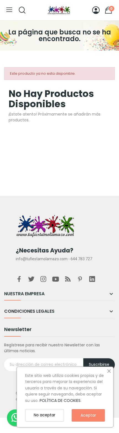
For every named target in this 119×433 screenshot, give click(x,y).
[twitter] (31, 279)
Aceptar (88, 415)
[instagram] (43, 279)
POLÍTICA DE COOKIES (60, 400)
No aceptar (44, 415)
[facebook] (19, 279)
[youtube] (55, 279)
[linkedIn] (92, 279)
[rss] (67, 279)
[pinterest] (80, 279)
